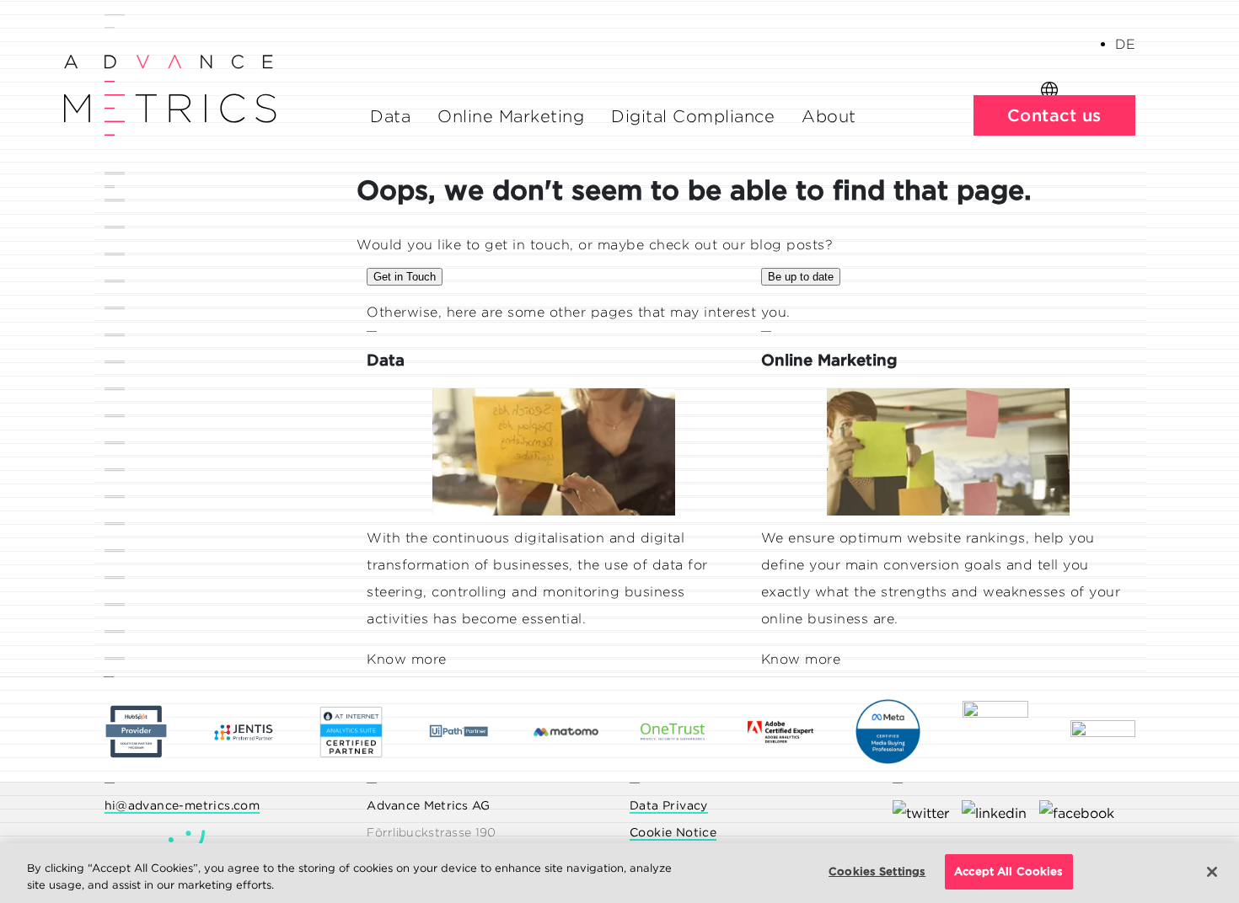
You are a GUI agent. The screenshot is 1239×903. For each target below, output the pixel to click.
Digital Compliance (693, 116)
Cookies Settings (877, 871)
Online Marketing (510, 116)
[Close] (1212, 871)
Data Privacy (669, 805)
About (829, 116)
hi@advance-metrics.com (182, 805)
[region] (619, 873)
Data (390, 116)
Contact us (1054, 115)
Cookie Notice (673, 832)
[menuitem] (1125, 44)
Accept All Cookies (1008, 871)
